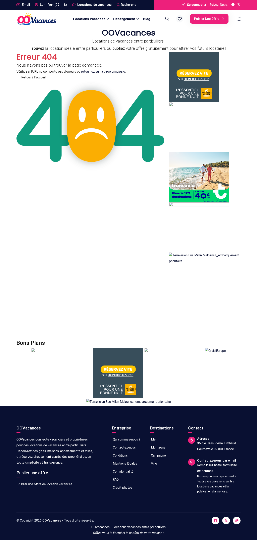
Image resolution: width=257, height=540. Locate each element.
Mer (153, 439)
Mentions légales (124, 463)
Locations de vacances (94, 5)
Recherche (128, 5)
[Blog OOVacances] (237, 520)
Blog (146, 19)
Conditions (120, 455)
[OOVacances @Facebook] (233, 5)
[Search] (166, 19)
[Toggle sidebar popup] (238, 19)
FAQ (115, 479)
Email (25, 5)
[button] (179, 18)
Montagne (157, 447)
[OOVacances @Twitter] (239, 5)
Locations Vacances (89, 19)
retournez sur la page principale (103, 71)
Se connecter (196, 5)
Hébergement (124, 19)
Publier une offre (207, 19)
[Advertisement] (128, 302)
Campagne (158, 455)
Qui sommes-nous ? (126, 439)
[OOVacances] (36, 18)
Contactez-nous (124, 447)
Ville (153, 463)
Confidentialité (123, 471)
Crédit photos (122, 487)
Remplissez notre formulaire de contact (217, 468)
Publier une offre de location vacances (44, 484)
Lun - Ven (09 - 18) (53, 5)
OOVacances (51, 520)
